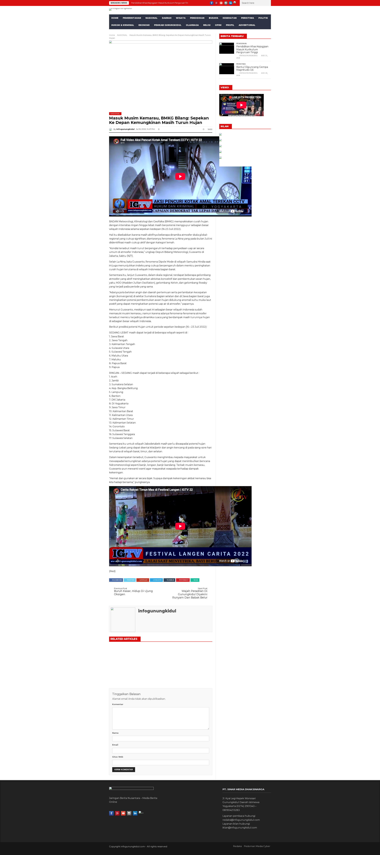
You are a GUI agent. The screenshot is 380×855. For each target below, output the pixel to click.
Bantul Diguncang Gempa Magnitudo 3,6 (252, 68)
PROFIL (230, 25)
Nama (115, 733)
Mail (196, 580)
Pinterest (184, 580)
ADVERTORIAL (247, 25)
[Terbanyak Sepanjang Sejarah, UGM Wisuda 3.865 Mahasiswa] (196, 656)
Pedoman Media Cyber (257, 846)
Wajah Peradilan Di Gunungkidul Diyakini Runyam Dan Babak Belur (189, 593)
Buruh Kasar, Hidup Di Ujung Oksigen (133, 591)
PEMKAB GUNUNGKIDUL (167, 25)
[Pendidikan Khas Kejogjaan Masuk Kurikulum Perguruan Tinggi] (125, 656)
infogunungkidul (125, 129)
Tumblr (170, 580)
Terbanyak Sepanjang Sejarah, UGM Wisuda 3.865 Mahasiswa (194, 672)
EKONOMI (144, 25)
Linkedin (157, 580)
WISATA (181, 18)
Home (114, 18)
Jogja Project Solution (131, 850)
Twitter (130, 580)
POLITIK (263, 18)
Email (115, 745)
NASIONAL (151, 18)
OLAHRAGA (192, 25)
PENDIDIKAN (197, 18)
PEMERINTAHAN (132, 18)
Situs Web (117, 757)
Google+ (144, 580)
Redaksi (237, 846)
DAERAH (166, 18)
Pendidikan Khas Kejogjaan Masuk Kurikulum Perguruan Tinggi (161, 3)
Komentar (117, 704)
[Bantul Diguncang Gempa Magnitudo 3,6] (160, 656)
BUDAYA (213, 18)
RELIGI (206, 25)
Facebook (117, 580)
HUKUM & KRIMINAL (122, 25)
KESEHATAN (230, 18)
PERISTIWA (247, 18)
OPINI (218, 25)
